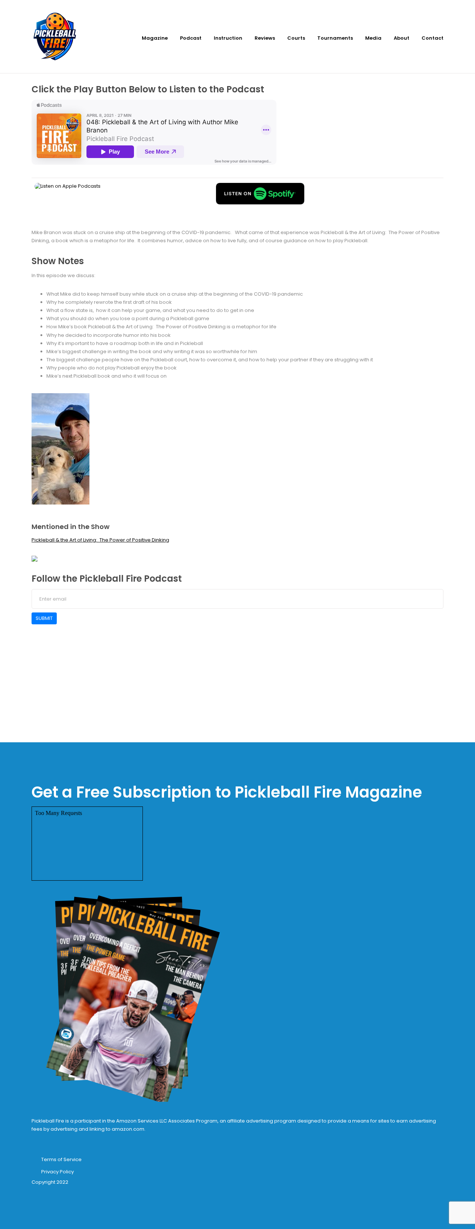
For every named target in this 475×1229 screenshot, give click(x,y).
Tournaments (335, 38)
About (401, 38)
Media (373, 38)
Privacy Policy (57, 1171)
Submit (44, 618)
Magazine (155, 38)
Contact (432, 38)
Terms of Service (61, 1159)
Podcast (191, 38)
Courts (296, 38)
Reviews (265, 38)
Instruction (228, 38)
